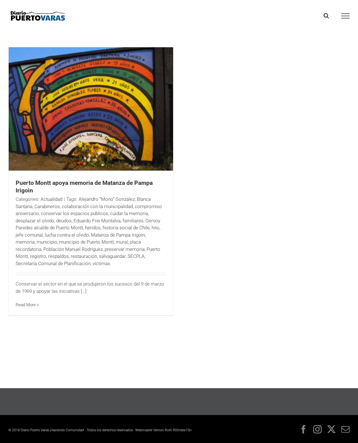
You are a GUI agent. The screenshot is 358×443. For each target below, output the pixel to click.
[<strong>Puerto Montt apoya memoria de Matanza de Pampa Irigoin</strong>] (91, 109)
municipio (47, 242)
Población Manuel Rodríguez (73, 249)
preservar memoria (125, 249)
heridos (93, 227)
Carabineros (47, 206)
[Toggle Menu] (345, 15)
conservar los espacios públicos (74, 213)
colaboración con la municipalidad (97, 206)
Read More (26, 304)
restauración (84, 256)
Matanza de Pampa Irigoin (118, 235)
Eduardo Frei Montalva (97, 220)
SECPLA (136, 256)
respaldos (58, 256)
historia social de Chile (126, 227)
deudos (64, 220)
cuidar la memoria (129, 213)
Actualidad (51, 199)
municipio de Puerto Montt (86, 242)
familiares (133, 220)
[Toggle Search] (326, 15)
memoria (25, 242)
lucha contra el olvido (67, 235)
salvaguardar (112, 256)
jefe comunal (29, 235)
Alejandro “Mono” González (107, 199)
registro (38, 256)
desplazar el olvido (35, 220)
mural (122, 242)
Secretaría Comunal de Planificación (53, 263)
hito (155, 227)
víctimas (101, 263)
